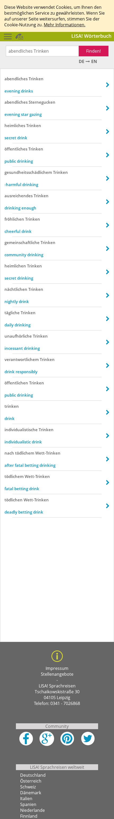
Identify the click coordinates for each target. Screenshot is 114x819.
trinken (12, 406)
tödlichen (14, 499)
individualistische (21, 429)
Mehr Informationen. (64, 25)
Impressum (57, 668)
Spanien (28, 804)
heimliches (15, 125)
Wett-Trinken (47, 453)
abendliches (16, 78)
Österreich (30, 781)
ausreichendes (19, 195)
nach (9, 453)
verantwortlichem (22, 359)
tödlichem (24, 453)
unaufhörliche (18, 336)
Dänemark (30, 793)
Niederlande (32, 810)
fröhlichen (14, 219)
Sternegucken (42, 102)
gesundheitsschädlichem (28, 172)
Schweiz (28, 787)
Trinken (36, 78)
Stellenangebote (57, 674)
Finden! (93, 51)
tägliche (12, 312)
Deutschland (33, 775)
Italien (26, 798)
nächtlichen (16, 289)
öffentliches (16, 149)
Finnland (28, 816)
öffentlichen (16, 382)
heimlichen (15, 265)
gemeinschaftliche (22, 242)
